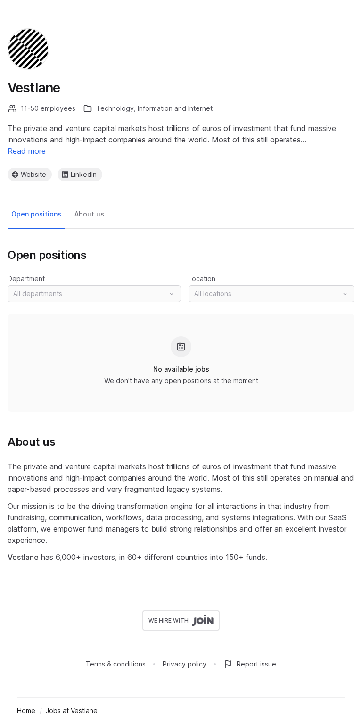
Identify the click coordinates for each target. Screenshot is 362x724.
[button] (94, 293)
